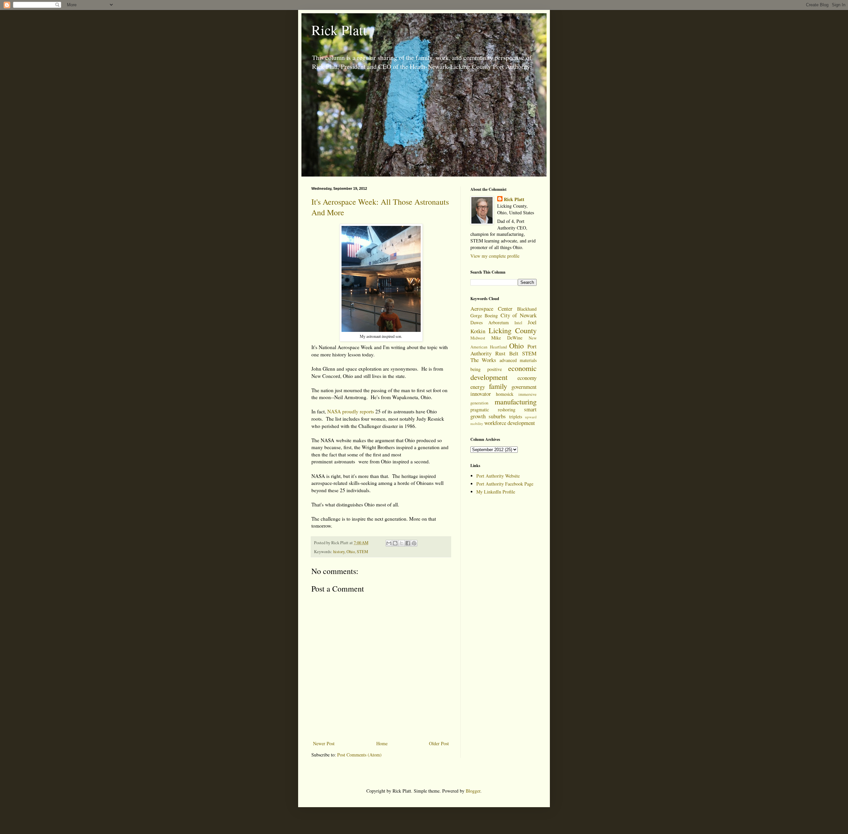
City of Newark (519, 315)
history (338, 551)
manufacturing (516, 401)
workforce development (509, 423)
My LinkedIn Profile (495, 492)
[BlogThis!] (395, 543)
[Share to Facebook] (407, 543)
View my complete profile (494, 256)
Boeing (491, 315)
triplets (515, 416)
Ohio (350, 551)
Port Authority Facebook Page (504, 484)
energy (477, 387)
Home (382, 743)
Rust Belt (506, 353)
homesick (504, 394)
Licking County (513, 330)
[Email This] (389, 543)
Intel (518, 323)
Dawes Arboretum (489, 322)
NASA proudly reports (350, 411)
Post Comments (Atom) (359, 755)
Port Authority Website (498, 476)
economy (527, 378)
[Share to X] (401, 543)
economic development (503, 372)
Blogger (473, 791)
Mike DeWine (506, 338)
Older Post (439, 743)
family (498, 386)
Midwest (477, 338)
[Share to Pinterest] (414, 543)
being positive (486, 369)
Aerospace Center (491, 308)
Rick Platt (339, 30)
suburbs (497, 416)
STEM (362, 551)
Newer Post (324, 743)
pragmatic (479, 409)
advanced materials (518, 360)
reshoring (506, 409)
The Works (483, 360)
